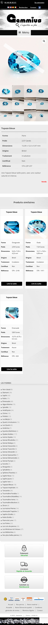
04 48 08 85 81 (10, 2)
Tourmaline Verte (8, 499)
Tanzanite (6, 490)
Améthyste (6, 410)
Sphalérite (6, 470)
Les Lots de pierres (9, 526)
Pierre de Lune (7, 520)
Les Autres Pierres (9, 508)
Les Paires (6, 523)
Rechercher (23, 7)
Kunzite (5, 464)
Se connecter (39, 2)
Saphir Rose (6, 476)
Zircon (4, 505)
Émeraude (6, 401)
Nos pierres (20, 604)
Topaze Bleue (7, 484)
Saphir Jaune (7, 479)
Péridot (5, 416)
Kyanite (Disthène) (9, 431)
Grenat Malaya (7, 443)
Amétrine (5, 428)
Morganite (6, 467)
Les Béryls (6, 419)
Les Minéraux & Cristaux (11, 529)
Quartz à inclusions (9, 422)
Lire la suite (12, 284)
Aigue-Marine (7, 404)
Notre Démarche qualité (23, 607)
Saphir (4, 395)
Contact (33, 7)
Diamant (5, 392)
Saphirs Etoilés (7, 514)
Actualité (9, 607)
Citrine (4, 413)
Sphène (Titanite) (8, 473)
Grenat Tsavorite (8, 449)
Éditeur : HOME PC (32, 615)
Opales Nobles (7, 434)
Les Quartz (6, 425)
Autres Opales (7, 437)
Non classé (6, 389)
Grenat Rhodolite (8, 440)
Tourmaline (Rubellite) (10, 496)
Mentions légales (28, 610)
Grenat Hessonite (8, 446)
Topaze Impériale (8, 487)
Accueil (10, 604)
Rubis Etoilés (7, 517)
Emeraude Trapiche (9, 511)
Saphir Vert (6, 482)
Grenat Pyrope (7, 461)
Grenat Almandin (8, 452)
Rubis (4, 398)
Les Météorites (7, 532)
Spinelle (5, 407)
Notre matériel (32, 604)
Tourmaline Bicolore (9, 502)
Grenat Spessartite (9, 455)
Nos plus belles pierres (10, 535)
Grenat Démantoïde (9, 458)
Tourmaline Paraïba (9, 493)
